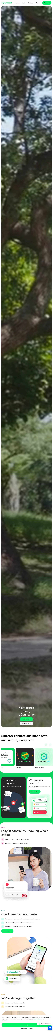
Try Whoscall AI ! (7, 931)
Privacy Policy (36, 1019)
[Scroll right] (50, 744)
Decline (31, 1028)
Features (18, 3)
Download (46, 3)
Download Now (34, 791)
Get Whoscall (26, 719)
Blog (37, 3)
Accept (26, 1025)
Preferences (23, 1028)
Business (30, 3)
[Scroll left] (46, 744)
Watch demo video (26, 723)
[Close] (50, 1017)
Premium (24, 3)
